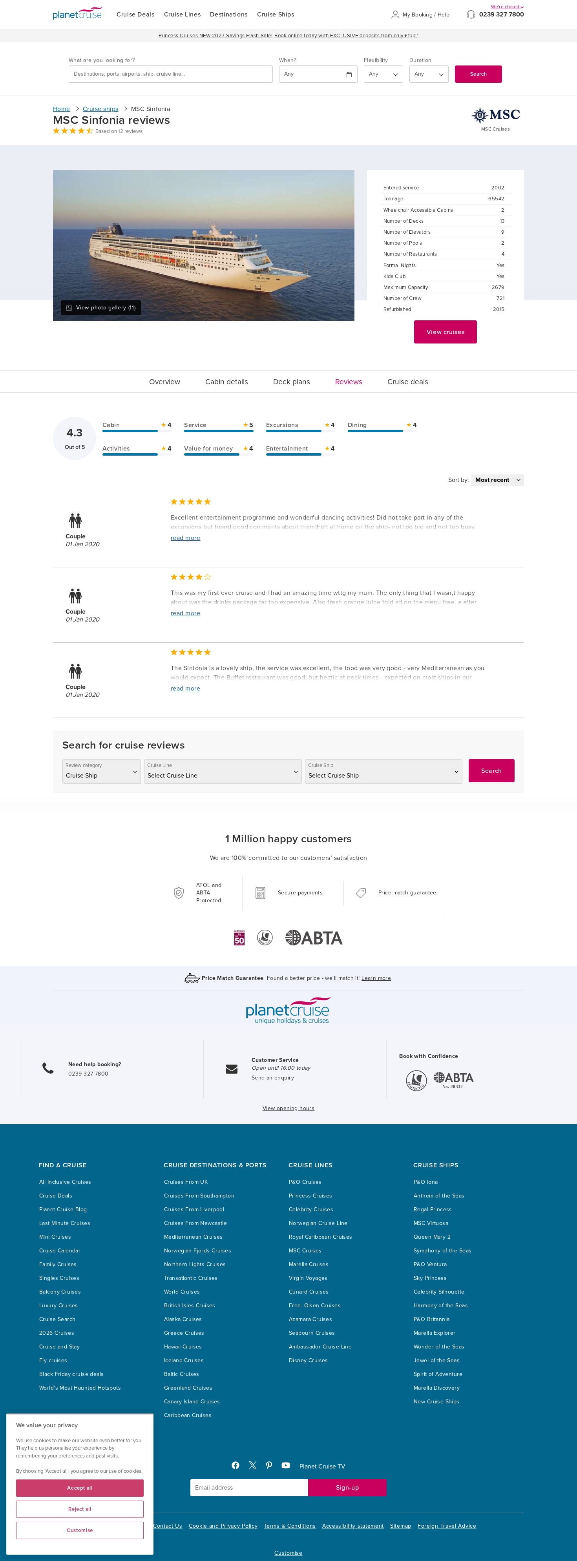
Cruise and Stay (59, 1346)
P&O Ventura (430, 1264)
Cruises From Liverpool (194, 1209)
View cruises (446, 332)
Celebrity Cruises (311, 1209)
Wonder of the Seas (439, 1346)
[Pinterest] (272, 1467)
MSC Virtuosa (431, 1223)
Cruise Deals (136, 14)
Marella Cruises (309, 1264)
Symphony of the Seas (442, 1250)
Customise (288, 1553)
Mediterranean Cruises (193, 1237)
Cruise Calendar (59, 1250)
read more (185, 538)
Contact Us (168, 1526)
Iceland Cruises (184, 1360)
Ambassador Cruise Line (320, 1346)
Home (61, 109)
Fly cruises (53, 1360)
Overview (164, 381)
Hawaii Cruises (183, 1346)
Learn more (376, 978)
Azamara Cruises (310, 1319)
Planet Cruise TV (322, 1466)
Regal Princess (433, 1209)
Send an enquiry (273, 1077)
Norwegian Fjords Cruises (197, 1250)
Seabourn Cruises (312, 1333)
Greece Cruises (184, 1333)
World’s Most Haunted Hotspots (80, 1388)
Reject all (79, 1509)
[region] (79, 1484)
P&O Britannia (431, 1319)
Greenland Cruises (188, 1388)
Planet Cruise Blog (63, 1209)
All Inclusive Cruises (65, 1182)
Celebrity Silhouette (439, 1291)
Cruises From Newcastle (195, 1223)
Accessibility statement (353, 1526)
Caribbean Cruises (188, 1415)
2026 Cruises (56, 1333)
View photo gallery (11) (105, 307)
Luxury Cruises (58, 1305)
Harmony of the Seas (441, 1305)
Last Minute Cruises (64, 1223)
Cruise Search (57, 1319)
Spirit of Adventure (438, 1374)
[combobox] (171, 74)
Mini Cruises (55, 1237)
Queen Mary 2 (432, 1237)
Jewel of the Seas (437, 1360)
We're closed (506, 6)
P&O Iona (426, 1182)
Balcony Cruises (60, 1291)
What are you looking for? (102, 60)
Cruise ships (101, 109)
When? (287, 60)
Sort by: (458, 480)
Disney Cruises (308, 1360)
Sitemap (400, 1526)
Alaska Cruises (183, 1319)
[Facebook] (239, 1467)
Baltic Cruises (181, 1374)
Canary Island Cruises (192, 1401)
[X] (256, 1467)
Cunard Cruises (309, 1291)
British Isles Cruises (189, 1305)
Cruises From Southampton (199, 1195)
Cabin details (226, 381)
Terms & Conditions (290, 1526)
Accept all (80, 1488)
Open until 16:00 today (281, 1068)
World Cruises (182, 1291)
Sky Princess (430, 1278)
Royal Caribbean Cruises (320, 1237)
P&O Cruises (305, 1182)
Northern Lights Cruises (195, 1264)
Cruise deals (407, 381)
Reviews (348, 381)
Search (478, 74)
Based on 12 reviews (118, 131)
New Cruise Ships (437, 1401)
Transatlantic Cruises (191, 1278)
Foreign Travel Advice (447, 1526)
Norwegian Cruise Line (318, 1223)
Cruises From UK (186, 1182)
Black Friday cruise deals (71, 1374)
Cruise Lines (182, 14)
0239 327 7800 (501, 14)
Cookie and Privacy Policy (223, 1526)
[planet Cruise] (77, 13)
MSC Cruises (305, 1250)
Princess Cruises (310, 1195)
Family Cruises (58, 1264)
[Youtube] (289, 1467)
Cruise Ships (275, 14)
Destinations (229, 14)
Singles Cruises (59, 1278)
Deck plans (291, 381)
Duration (420, 60)
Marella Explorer (435, 1333)
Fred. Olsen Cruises (315, 1305)
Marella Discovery (437, 1388)
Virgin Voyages (308, 1278)
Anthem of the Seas (439, 1195)
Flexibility (376, 60)
